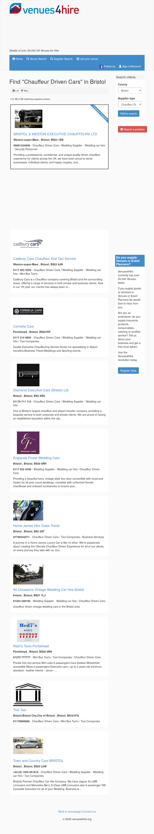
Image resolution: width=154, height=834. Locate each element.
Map (25, 90)
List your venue (88, 59)
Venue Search (38, 59)
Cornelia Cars (23, 326)
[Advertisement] (115, 25)
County (122, 84)
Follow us (109, 66)
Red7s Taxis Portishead (31, 645)
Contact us (89, 811)
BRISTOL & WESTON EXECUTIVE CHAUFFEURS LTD (55, 133)
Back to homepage (69, 811)
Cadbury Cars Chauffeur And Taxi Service (44, 258)
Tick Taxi (19, 709)
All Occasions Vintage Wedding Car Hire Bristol (48, 589)
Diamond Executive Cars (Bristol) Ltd (40, 389)
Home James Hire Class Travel (36, 525)
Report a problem (134, 129)
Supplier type (126, 98)
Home (19, 59)
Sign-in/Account (131, 66)
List (17, 90)
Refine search (128, 113)
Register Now (128, 370)
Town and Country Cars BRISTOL (38, 760)
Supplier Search (63, 59)
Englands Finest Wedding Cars (36, 457)
